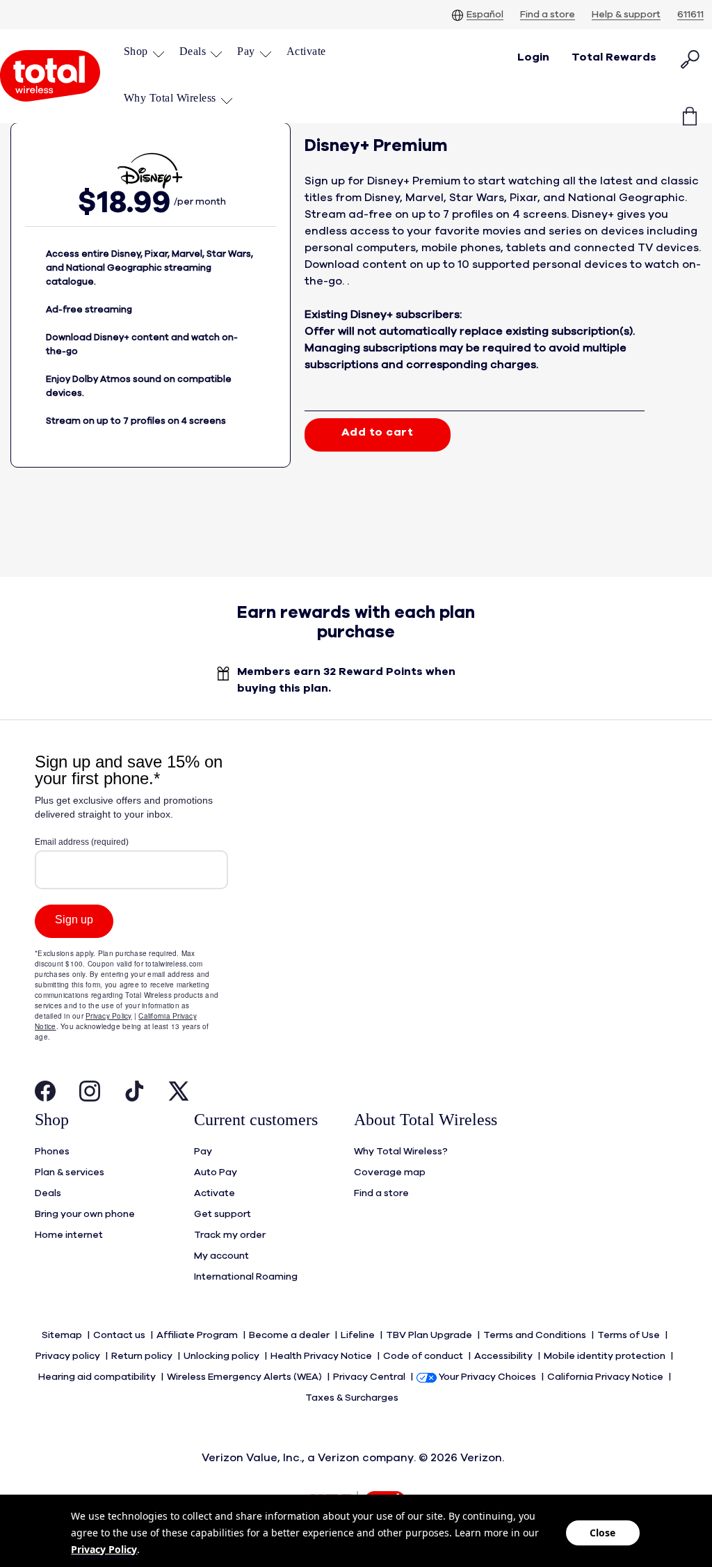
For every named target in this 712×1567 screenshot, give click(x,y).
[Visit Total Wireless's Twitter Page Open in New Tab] (178, 1094)
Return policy (143, 1356)
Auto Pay (215, 1172)
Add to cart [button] (377, 432)
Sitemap (63, 1335)
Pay (203, 1151)
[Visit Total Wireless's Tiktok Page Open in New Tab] (134, 1094)
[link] (306, 51)
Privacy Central (370, 1377)
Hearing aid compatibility (98, 1377)
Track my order (230, 1235)
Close (602, 1532)
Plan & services (69, 1172)
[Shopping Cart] (690, 106)
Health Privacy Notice (322, 1356)
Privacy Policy (104, 1549)
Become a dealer (290, 1335)
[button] (144, 51)
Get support (222, 1214)
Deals (48, 1193)
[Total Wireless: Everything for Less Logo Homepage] (50, 76)
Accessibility (504, 1356)
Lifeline (359, 1335)
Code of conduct (424, 1356)
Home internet (69, 1235)
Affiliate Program (198, 1335)
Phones (52, 1151)
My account (221, 1256)
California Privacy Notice (606, 1377)
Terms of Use (629, 1335)
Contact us (120, 1335)
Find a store (381, 1193)
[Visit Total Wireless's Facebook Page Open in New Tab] (45, 1094)
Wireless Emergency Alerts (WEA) (245, 1377)
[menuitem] (144, 53)
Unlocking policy (222, 1356)
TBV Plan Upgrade (430, 1335)
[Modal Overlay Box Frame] (131, 910)
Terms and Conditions (535, 1335)
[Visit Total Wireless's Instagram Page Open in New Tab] (89, 1094)
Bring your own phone (85, 1214)
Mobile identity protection (606, 1356)
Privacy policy (68, 1356)
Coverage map (390, 1172)
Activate (214, 1193)
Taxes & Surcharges (352, 1398)
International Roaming (246, 1277)
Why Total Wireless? (401, 1151)
